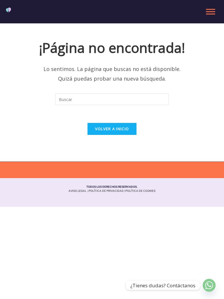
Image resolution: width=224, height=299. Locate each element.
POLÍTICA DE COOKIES (140, 190)
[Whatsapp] (209, 285)
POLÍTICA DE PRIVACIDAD (106, 190)
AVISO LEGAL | (79, 190)
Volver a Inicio (112, 128)
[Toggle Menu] (210, 11)
